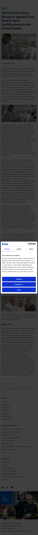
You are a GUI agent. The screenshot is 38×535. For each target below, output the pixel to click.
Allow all (19, 279)
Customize (17, 284)
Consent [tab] (7, 249)
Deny (19, 290)
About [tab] (31, 249)
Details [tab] (19, 249)
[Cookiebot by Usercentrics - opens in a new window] (28, 244)
